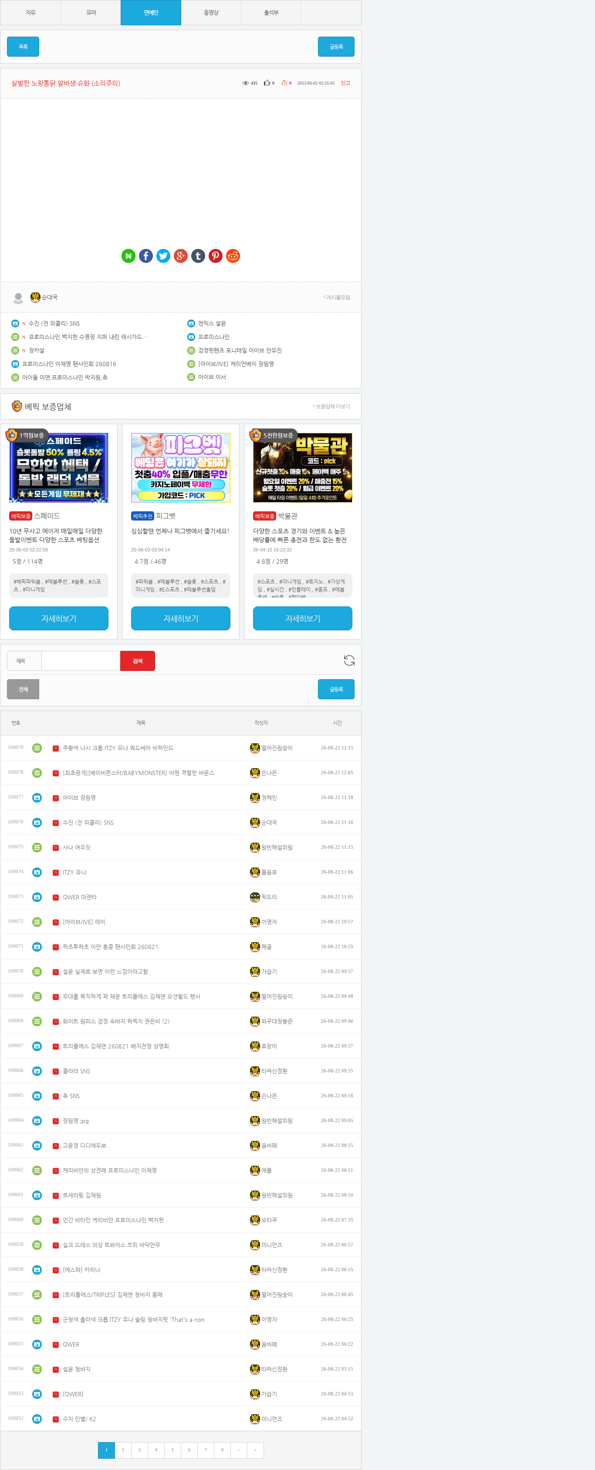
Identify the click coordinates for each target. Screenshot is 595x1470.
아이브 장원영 (79, 797)
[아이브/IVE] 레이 (84, 922)
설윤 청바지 (77, 1369)
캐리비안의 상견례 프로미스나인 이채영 (110, 1170)
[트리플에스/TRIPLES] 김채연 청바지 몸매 (112, 1294)
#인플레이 (299, 589)
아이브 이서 (212, 377)
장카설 (36, 350)
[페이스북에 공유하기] (146, 256)
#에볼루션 (56, 581)
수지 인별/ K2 (79, 1419)
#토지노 (314, 581)
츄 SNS (71, 1095)
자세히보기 (58, 618)
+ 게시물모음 (336, 297)
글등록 (336, 47)
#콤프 (321, 589)
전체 (23, 689)
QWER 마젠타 (80, 897)
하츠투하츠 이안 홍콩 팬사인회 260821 (111, 946)
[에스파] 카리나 (81, 1269)
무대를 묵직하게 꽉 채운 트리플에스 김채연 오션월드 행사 (131, 996)
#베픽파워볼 (27, 581)
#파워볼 (144, 581)
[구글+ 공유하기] (181, 256)
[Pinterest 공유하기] (215, 256)
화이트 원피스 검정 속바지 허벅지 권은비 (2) (116, 1021)
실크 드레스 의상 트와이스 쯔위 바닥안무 (111, 1245)
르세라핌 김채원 (82, 1195)
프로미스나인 (214, 336)
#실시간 (275, 589)
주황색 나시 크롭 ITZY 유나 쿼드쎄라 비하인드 (118, 748)
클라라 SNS (76, 1071)
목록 (23, 47)
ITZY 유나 (74, 872)
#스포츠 (209, 581)
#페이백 (297, 597)
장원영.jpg (76, 1120)
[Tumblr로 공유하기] (198, 256)
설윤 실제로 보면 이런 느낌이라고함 (105, 971)
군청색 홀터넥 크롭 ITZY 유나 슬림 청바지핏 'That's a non (134, 1319)
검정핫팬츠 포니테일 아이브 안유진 (240, 350)
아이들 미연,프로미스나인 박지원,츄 (65, 377)
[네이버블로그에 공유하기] (128, 256)
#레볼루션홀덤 (200, 589)
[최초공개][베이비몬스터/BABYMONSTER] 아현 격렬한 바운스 (138, 772)
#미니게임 (34, 589)
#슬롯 (77, 581)
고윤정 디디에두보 (84, 1145)
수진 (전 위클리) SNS (54, 323)
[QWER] (73, 1394)
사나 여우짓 (77, 847)
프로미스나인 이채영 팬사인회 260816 (69, 364)
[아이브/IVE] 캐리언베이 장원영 (236, 364)
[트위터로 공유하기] (163, 256)
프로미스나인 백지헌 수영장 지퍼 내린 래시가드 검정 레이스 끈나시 (90, 336)
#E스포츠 (169, 589)
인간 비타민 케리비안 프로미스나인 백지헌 (113, 1220)
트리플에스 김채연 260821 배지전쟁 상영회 (116, 1046)
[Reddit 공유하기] (233, 256)
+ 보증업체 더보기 (331, 406)
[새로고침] (349, 660)
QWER (71, 1344)
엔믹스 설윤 (212, 323)
